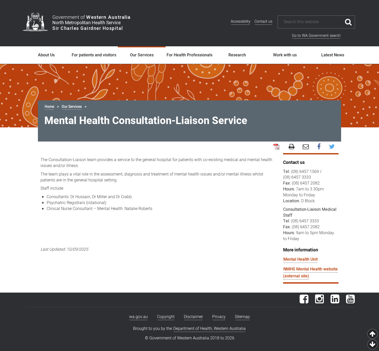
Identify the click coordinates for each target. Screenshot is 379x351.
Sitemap (242, 317)
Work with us (285, 55)
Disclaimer (193, 317)
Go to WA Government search (316, 35)
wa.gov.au (138, 317)
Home (49, 106)
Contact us (263, 21)
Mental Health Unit (300, 259)
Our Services (142, 55)
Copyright (166, 317)
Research (237, 55)
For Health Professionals (189, 55)
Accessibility (240, 21)
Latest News (332, 55)
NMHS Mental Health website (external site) (310, 272)
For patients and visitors (94, 55)
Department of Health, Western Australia (209, 329)
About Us (46, 55)
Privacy (219, 317)
